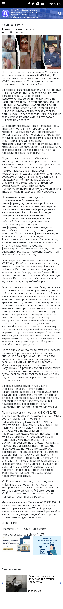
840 (6, 32)
